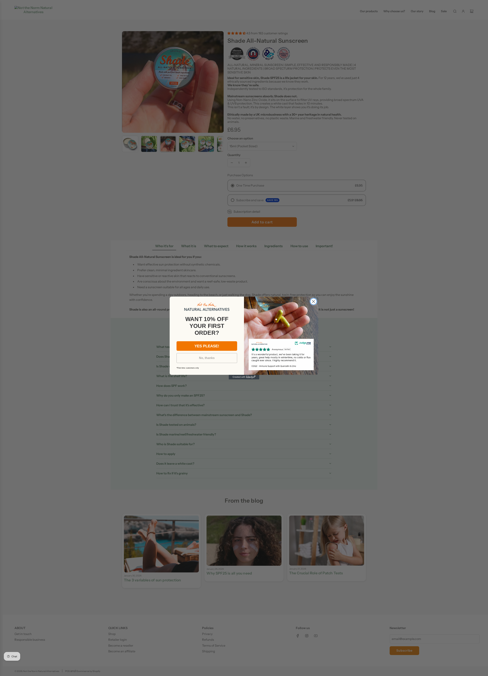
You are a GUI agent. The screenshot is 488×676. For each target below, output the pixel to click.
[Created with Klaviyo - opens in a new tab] (244, 377)
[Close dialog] (313, 301)
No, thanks (207, 358)
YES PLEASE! (206, 346)
